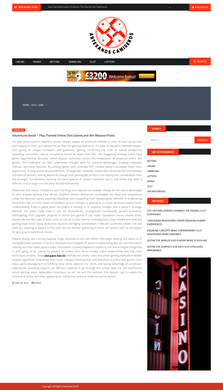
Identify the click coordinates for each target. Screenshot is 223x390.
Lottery (110, 62)
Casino (20, 62)
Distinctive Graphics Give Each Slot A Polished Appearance (175, 248)
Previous (170, 7)
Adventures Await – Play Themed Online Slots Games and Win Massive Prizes (63, 135)
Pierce (37, 283)
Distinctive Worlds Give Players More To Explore (177, 240)
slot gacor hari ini (54, 255)
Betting (55, 62)
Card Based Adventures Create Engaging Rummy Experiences (176, 222)
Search (202, 61)
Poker (37, 62)
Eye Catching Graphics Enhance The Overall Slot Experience (176, 212)
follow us (202, 7)
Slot (93, 62)
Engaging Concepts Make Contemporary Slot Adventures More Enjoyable (174, 232)
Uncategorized (156, 191)
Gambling (75, 62)
